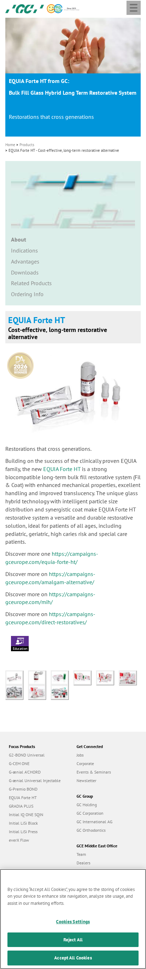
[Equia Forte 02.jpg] (39, 676)
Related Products (31, 283)
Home (10, 144)
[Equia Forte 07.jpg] (107, 676)
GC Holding (87, 804)
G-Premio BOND (23, 789)
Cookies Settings (73, 922)
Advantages (25, 261)
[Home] (25, 8)
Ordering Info (27, 294)
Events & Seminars (94, 772)
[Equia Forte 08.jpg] (61, 691)
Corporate (85, 763)
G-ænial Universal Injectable (35, 780)
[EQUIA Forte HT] (129, 676)
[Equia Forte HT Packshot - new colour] (16, 676)
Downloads (25, 272)
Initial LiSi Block (23, 823)
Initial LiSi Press (23, 831)
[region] (73, 919)
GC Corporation (90, 813)
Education (20, 648)
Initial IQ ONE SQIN (26, 814)
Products (26, 144)
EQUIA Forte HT (61, 468)
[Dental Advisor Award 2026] (22, 362)
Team (81, 854)
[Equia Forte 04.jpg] (62, 676)
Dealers (83, 862)
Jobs (80, 755)
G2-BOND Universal (27, 755)
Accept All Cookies (72, 958)
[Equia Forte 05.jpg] (84, 676)
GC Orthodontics (91, 830)
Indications (24, 250)
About (18, 239)
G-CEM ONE (19, 763)
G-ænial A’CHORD (25, 772)
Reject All (73, 940)
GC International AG (94, 821)
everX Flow (19, 840)
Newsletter (86, 780)
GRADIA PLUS (21, 806)
